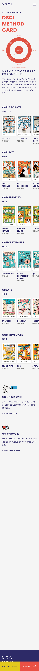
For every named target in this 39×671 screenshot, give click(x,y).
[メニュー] (34, 4)
